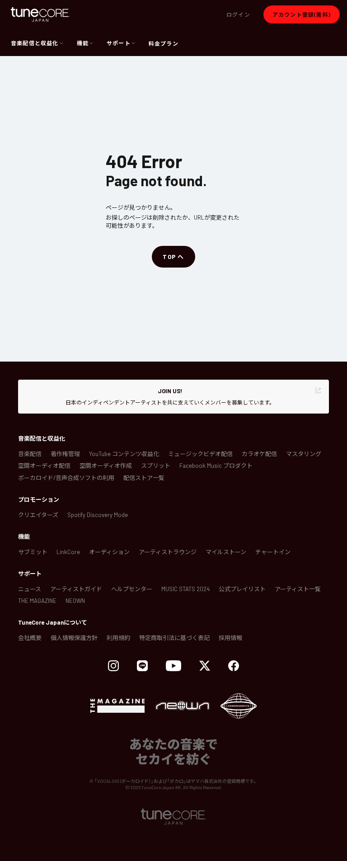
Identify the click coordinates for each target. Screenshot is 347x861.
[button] (238, 14)
